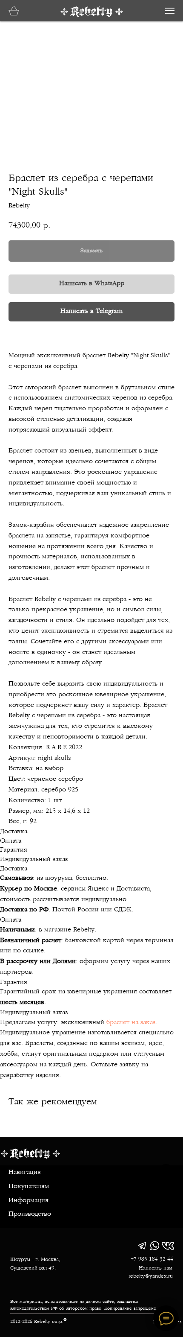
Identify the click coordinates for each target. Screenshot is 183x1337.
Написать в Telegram (91, 311)
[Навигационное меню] (169, 11)
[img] (142, 1245)
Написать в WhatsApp (91, 283)
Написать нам (155, 1268)
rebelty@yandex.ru (151, 1276)
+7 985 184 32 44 (152, 1259)
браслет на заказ (130, 1022)
